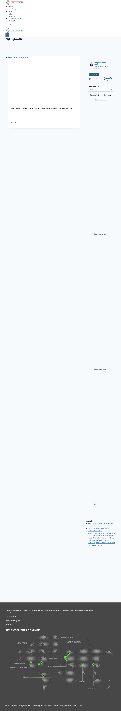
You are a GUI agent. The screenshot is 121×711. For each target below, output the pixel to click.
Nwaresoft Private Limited (49, 705)
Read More (15, 123)
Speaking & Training (15, 18)
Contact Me (94, 75)
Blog (10, 11)
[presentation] (44, 80)
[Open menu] (7, 35)
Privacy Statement (65, 705)
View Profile (94, 79)
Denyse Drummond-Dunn (102, 64)
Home (11, 6)
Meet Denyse (13, 9)
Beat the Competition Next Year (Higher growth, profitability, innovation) (41, 108)
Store (10, 14)
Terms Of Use (77, 705)
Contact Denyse (14, 21)
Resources (12, 16)
